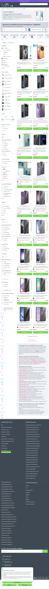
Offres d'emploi (4, 448)
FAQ (2, 425)
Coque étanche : (23, 381)
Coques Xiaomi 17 (4, 509)
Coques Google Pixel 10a (31, 469)
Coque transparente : (24, 372)
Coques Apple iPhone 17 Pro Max (7, 502)
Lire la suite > (17, 18)
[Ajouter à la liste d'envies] (31, 46)
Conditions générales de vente (7, 441)
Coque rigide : (22, 383)
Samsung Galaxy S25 (23, 362)
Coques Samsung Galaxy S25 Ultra (33, 443)
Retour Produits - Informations (7, 438)
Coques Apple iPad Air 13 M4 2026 (8, 507)
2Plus (3, 215)
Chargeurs (28, 492)
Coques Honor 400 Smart (6, 537)
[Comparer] (28, 46)
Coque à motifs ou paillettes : (26, 388)
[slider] (2, 119)
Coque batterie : (23, 396)
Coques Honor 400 (5, 535)
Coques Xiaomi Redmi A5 (6, 533)
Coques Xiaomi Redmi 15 (6, 528)
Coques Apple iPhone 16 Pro (6, 489)
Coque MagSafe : (23, 391)
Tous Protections (7, 50)
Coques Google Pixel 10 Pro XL (32, 473)
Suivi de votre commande (6, 427)
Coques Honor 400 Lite (6, 539)
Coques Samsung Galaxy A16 (31, 464)
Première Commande (5, 431)
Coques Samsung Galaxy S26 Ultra (33, 436)
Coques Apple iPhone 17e (6, 493)
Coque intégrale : (23, 377)
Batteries (28, 499)
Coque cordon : (22, 393)
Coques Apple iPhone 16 (6, 482)
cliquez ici (20, 578)
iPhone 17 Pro (42, 361)
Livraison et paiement (5, 434)
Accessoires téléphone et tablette (8, 8)
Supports (27, 494)
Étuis (4, 54)
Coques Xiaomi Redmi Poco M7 (7, 523)
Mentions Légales (4, 443)
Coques (24, 8)
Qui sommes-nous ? (5, 429)
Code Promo (3, 436)
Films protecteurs (7, 56)
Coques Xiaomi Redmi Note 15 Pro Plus (9, 521)
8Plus (3, 180)
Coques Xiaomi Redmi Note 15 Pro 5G (8, 516)
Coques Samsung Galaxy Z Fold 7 (32, 429)
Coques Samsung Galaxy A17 (31, 462)
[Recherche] (21, 4)
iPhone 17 (36, 361)
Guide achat (3, 445)
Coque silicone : (23, 370)
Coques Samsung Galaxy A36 (32, 455)
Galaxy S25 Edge (33, 362)
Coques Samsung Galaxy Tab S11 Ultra (33, 425)
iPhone (20, 357)
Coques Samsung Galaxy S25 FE (32, 448)
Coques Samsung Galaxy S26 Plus (32, 434)
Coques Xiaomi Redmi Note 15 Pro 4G (8, 519)
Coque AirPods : (23, 398)
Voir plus (32, 340)
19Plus (3, 68)
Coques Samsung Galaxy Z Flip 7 (32, 427)
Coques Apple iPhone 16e (6, 484)
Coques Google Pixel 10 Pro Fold (32, 471)
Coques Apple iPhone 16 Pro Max (7, 491)
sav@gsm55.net (7, 559)
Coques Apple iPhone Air (6, 498)
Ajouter (25, 70)
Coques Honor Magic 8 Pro (6, 544)
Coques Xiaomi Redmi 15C (6, 530)
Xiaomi (28, 357)
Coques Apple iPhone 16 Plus (7, 486)
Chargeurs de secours (30, 501)
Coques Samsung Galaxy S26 (32, 431)
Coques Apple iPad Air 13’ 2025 (7, 505)
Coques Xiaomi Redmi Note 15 (7, 514)
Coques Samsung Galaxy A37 (32, 457)
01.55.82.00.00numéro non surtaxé (8, 562)
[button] (40, 65)
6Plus (3, 198)
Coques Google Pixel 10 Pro (31, 475)
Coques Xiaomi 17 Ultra (6, 512)
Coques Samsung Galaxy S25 (32, 438)
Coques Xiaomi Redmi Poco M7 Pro (8, 526)
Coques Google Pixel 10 (30, 478)
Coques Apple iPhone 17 (6, 496)
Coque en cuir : (22, 386)
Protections (18, 8)
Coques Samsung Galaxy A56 (32, 450)
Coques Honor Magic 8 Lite (6, 542)
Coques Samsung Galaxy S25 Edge (33, 445)
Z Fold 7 (40, 362)
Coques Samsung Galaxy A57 (32, 452)
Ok (45, 551)
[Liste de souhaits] (8, 5)
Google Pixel (33, 357)
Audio (27, 497)
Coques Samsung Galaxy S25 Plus (32, 441)
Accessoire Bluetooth (30, 504)
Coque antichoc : (23, 375)
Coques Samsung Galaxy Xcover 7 (33, 466)
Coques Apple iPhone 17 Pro (6, 500)
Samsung (24, 357)
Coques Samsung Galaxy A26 (32, 459)
